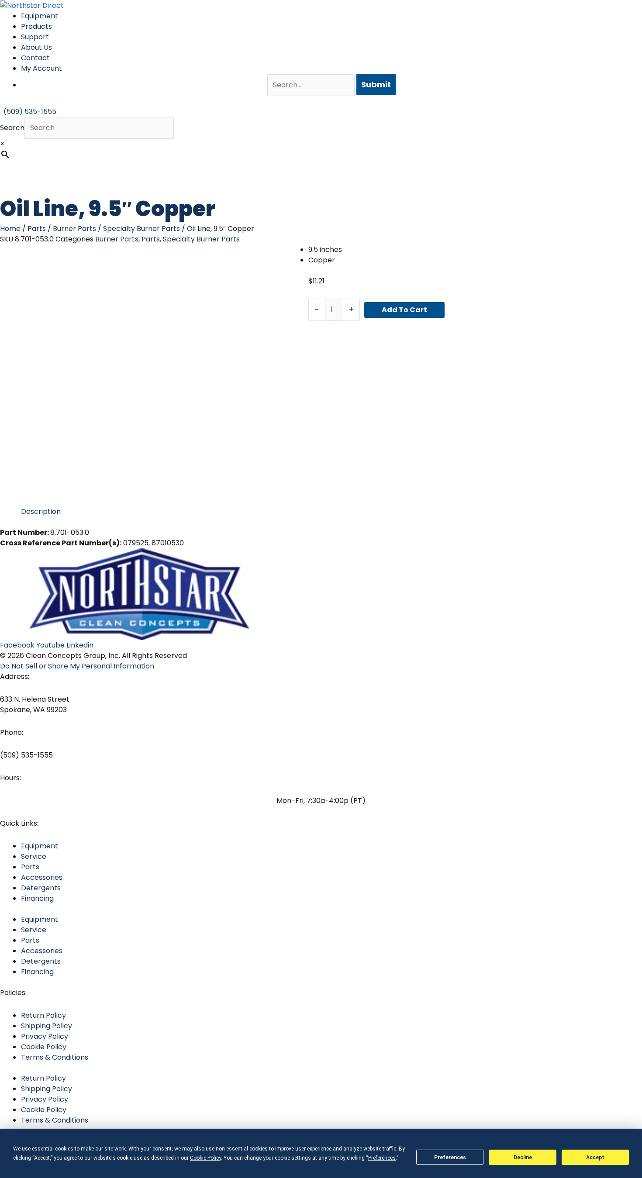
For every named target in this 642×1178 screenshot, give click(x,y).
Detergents (41, 888)
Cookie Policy (43, 1047)
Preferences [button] (382, 1158)
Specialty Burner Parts (141, 229)
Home (10, 229)
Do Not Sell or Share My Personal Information (77, 666)
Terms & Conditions (54, 1057)
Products (36, 26)
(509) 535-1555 (26, 755)
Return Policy (43, 1015)
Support (35, 37)
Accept (595, 1157)
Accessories (41, 877)
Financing (37, 898)
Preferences (450, 1157)
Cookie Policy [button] (205, 1158)
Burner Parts (74, 229)
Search (12, 128)
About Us (36, 47)
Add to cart (404, 310)
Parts (37, 229)
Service (33, 856)
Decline (523, 1157)
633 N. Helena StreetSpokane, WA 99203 (34, 704)
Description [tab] (41, 511)
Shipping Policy (46, 1026)
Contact (35, 58)
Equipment (39, 16)
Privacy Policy (44, 1036)
